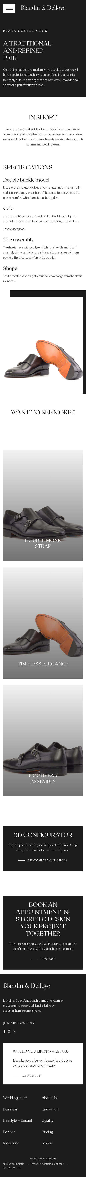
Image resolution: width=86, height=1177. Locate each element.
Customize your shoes (48, 860)
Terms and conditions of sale (48, 1164)
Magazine (11, 1143)
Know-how (50, 1109)
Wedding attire (15, 1097)
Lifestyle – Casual (17, 1120)
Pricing (47, 1132)
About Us (49, 1097)
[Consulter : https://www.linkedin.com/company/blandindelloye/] (14, 1031)
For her (9, 1132)
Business (10, 1109)
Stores (47, 1143)
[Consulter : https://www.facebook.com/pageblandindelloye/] (4, 1031)
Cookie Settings (11, 1168)
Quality (48, 1120)
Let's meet (31, 1075)
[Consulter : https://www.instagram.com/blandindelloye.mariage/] (9, 1031)
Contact (47, 958)
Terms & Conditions (13, 1164)
